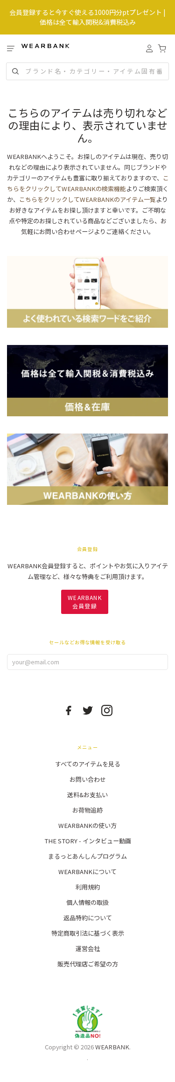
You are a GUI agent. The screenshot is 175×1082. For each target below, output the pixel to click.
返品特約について (87, 917)
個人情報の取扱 (87, 902)
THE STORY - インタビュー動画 (87, 840)
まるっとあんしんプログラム (87, 856)
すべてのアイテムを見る (87, 763)
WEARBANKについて (87, 871)
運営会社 (88, 948)
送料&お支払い (87, 794)
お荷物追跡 (87, 810)
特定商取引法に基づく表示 (87, 933)
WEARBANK (112, 1046)
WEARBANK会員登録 (85, 601)
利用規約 (88, 886)
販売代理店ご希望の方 (87, 963)
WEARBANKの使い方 (87, 825)
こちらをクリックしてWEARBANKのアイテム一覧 (87, 199)
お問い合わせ (88, 779)
